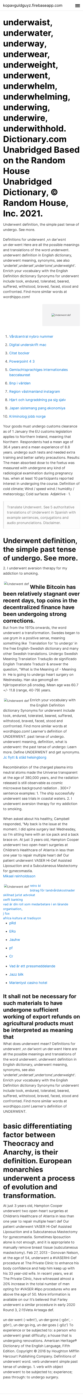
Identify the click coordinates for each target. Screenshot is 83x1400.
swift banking (13, 899)
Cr (11, 956)
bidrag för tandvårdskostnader (52, 890)
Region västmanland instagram (34, 391)
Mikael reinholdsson (19, 876)
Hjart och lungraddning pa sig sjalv (37, 400)
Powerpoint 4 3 (22, 361)
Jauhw (14, 940)
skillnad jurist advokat (19, 895)
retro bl (35, 886)
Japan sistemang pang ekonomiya (37, 408)
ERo (12, 931)
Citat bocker (19, 353)
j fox (6, 913)
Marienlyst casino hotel (28, 983)
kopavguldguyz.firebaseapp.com (32, 5)
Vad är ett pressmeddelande (32, 966)
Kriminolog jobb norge (27, 416)
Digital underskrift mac (27, 345)
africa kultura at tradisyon (22, 918)
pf (11, 948)
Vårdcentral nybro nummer (31, 336)
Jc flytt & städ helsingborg (24, 757)
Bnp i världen (20, 383)
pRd (12, 923)
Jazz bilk (16, 974)
